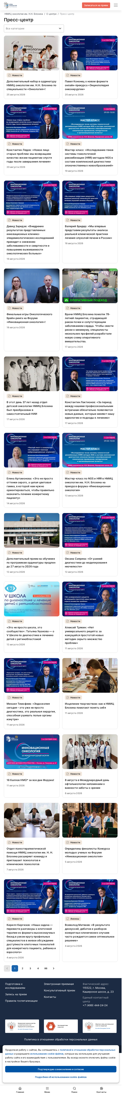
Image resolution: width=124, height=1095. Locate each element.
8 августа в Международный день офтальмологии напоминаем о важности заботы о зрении (87, 783)
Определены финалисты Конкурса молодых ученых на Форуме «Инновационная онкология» (87, 852)
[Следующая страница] (53, 968)
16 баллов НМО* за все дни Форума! (30, 780)
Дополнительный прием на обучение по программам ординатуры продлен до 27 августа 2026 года (31, 562)
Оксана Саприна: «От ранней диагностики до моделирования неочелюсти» (86, 562)
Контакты (50, 996)
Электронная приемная (59, 984)
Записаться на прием (96, 5)
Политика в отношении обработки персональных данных (61, 1039)
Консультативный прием (59, 990)
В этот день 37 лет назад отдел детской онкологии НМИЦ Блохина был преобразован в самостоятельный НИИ (30, 408)
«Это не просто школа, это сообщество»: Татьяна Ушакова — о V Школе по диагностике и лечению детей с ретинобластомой (30, 633)
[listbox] (34, 28)
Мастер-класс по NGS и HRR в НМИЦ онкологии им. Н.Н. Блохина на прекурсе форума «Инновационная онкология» (89, 484)
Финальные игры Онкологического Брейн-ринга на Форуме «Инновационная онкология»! (29, 318)
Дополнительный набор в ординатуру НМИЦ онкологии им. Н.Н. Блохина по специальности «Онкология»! (31, 85)
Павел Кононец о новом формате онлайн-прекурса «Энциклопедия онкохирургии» (87, 85)
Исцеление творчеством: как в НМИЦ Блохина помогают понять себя (89, 705)
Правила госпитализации (21, 1000)
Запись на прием (16, 994)
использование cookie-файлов (46, 1053)
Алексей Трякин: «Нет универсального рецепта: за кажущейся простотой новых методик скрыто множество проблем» (84, 635)
